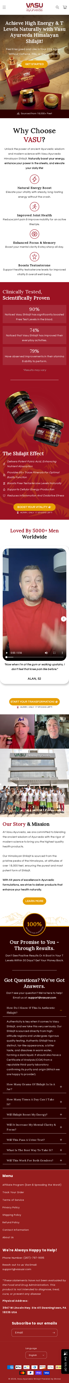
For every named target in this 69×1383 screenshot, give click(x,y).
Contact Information (16, 1230)
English (33, 1355)
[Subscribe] (53, 1333)
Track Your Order (13, 1192)
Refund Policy (11, 1222)
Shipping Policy (12, 1215)
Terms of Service (13, 1200)
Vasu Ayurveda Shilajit (29, 1379)
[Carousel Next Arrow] (63, 619)
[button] (4, 7)
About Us (8, 1237)
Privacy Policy (11, 1207)
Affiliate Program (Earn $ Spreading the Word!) (32, 1184)
